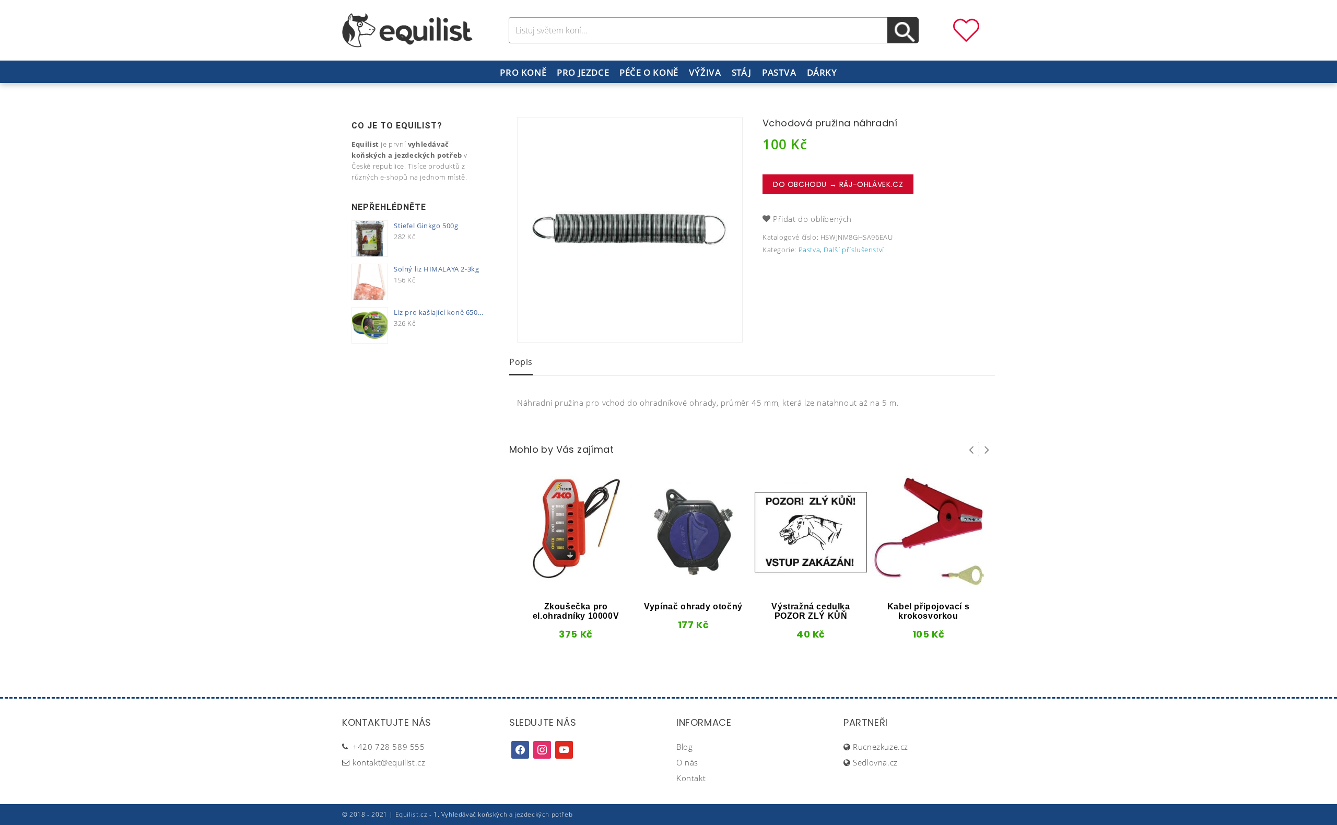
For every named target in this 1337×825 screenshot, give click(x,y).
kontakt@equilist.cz (389, 762)
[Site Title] (407, 29)
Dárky (822, 72)
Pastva (779, 72)
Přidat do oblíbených (812, 219)
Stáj (742, 72)
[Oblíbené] (966, 29)
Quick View (558, 584)
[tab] (521, 362)
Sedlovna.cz (875, 762)
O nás (687, 762)
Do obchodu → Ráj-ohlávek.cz (838, 184)
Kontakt (691, 778)
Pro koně (523, 72)
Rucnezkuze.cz (880, 746)
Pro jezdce (583, 72)
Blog (684, 746)
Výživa (705, 72)
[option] (630, 230)
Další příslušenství (854, 249)
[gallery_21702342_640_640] (630, 229)
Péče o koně (648, 72)
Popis (521, 362)
